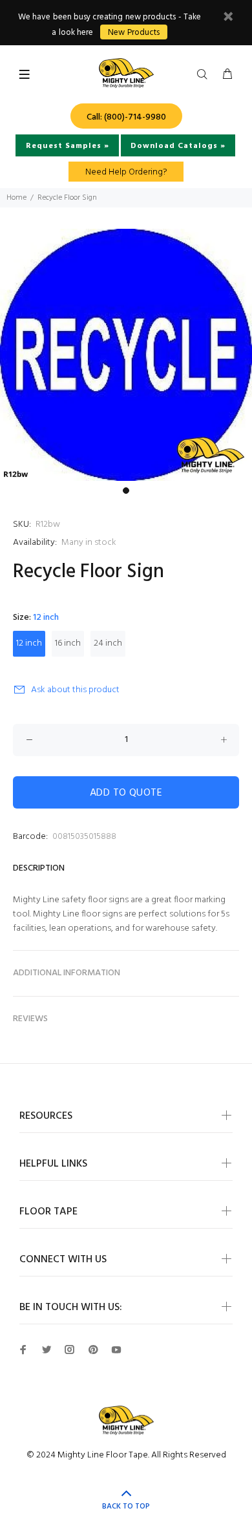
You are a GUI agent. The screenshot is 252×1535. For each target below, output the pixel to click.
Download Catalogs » (178, 146)
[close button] (228, 18)
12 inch (29, 643)
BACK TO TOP (126, 1506)
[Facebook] (23, 1349)
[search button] (205, 75)
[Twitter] (46, 1349)
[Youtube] (116, 1349)
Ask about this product (75, 690)
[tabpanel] (126, 355)
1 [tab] (126, 490)
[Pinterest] (93, 1349)
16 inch (68, 643)
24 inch (108, 643)
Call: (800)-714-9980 (126, 117)
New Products (133, 32)
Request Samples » (67, 146)
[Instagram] (69, 1349)
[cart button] (227, 75)
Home (16, 197)
